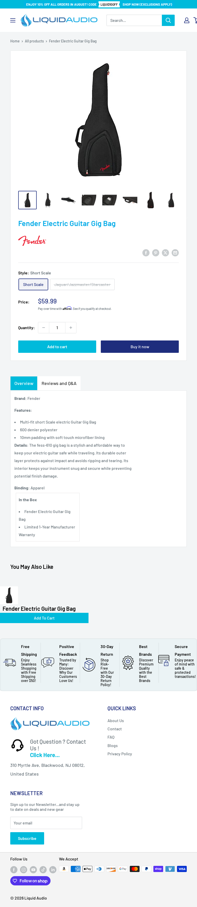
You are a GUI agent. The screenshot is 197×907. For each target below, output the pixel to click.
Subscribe (27, 838)
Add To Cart (44, 617)
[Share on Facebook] (146, 252)
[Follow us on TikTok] (43, 869)
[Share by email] (175, 252)
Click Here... (45, 754)
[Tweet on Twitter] (165, 252)
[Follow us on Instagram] (23, 869)
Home (15, 41)
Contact (114, 728)
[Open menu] (12, 20)
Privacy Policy (119, 753)
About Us (115, 720)
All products (34, 41)
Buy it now (140, 346)
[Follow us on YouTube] (33, 869)
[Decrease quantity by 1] (43, 327)
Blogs (112, 745)
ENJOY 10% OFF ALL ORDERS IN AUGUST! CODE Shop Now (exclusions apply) (99, 4)
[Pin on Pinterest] (155, 252)
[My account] (186, 20)
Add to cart (57, 346)
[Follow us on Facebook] (13, 869)
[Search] (168, 20)
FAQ (110, 736)
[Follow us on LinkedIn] (52, 869)
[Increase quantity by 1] (70, 327)
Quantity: (26, 327)
